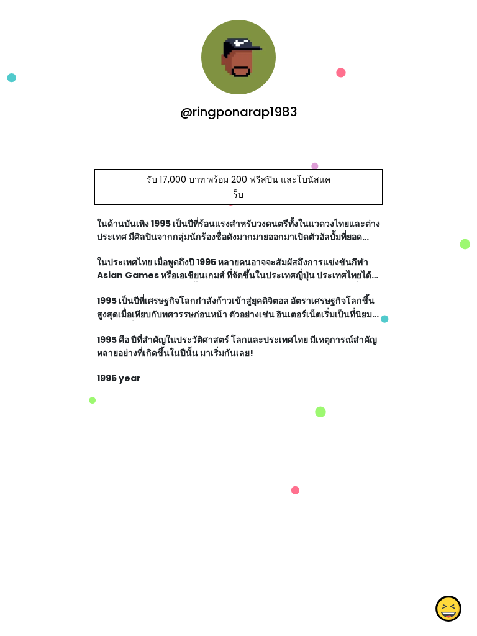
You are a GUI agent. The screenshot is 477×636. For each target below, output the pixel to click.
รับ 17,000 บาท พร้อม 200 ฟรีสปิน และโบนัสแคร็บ (238, 187)
